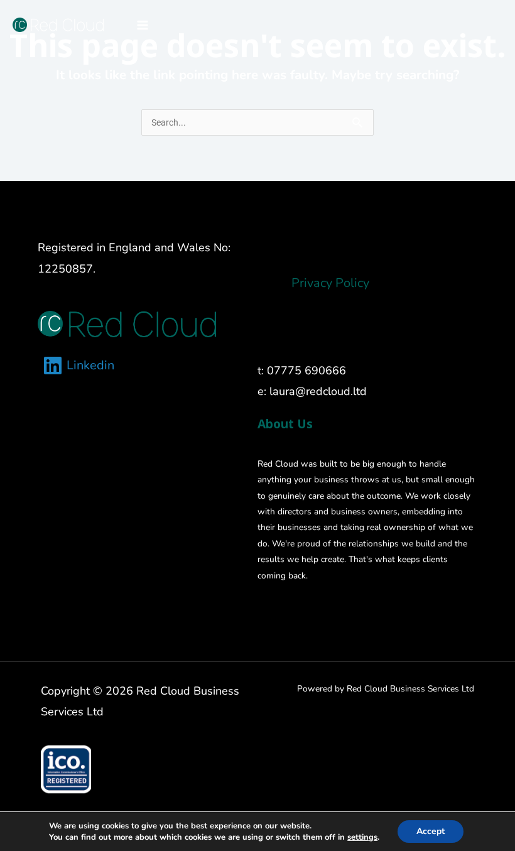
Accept (430, 831)
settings (362, 837)
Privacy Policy (330, 282)
